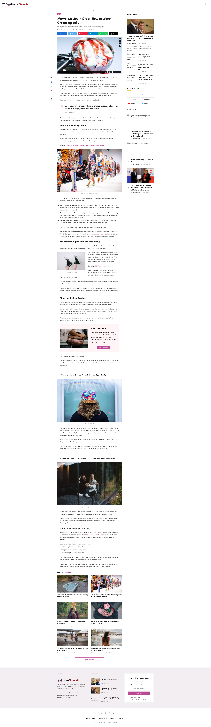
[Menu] (3, 4)
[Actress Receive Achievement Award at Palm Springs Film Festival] (106, 637)
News (78, 4)
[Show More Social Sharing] (120, 33)
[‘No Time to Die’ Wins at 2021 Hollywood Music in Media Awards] (72, 637)
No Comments (83, 29)
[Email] (51, 98)
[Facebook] (51, 82)
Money (85, 4)
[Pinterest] (51, 90)
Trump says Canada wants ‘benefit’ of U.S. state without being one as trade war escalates (145, 78)
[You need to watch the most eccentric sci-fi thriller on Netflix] (106, 610)
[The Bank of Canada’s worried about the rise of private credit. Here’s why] (131, 56)
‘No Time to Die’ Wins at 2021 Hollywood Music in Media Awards (72, 649)
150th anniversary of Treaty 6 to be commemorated (142, 161)
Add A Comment (90, 659)
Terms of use (103, 718)
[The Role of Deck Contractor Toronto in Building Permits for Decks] (72, 584)
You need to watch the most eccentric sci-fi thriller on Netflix (105, 622)
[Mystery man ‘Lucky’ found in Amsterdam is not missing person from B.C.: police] (131, 66)
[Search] (208, 4)
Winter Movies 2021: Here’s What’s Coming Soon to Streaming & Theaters (106, 595)
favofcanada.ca (63, 29)
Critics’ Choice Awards (92, 535)
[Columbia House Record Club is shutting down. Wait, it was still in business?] (140, 121)
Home (71, 4)
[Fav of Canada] (17, 4)
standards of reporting (99, 234)
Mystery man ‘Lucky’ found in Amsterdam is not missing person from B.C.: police (145, 66)
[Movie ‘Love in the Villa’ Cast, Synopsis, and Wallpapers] (72, 610)
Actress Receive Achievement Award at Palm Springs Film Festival (105, 649)
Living (92, 4)
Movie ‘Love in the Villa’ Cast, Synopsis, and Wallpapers (71, 622)
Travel (131, 4)
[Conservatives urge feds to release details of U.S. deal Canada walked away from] (140, 26)
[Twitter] (51, 86)
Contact (122, 718)
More (139, 4)
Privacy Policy (137, 699)
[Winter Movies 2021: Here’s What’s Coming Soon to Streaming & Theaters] (106, 584)
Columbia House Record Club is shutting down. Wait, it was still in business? (142, 134)
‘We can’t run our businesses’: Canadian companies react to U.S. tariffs (109, 680)
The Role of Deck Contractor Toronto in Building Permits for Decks (72, 595)
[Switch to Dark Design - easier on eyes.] (205, 4)
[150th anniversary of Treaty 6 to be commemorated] (140, 149)
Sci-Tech (123, 4)
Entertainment (103, 4)
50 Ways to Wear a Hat (102, 266)
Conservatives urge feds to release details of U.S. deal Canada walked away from (140, 38)
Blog (59, 14)
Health (114, 4)
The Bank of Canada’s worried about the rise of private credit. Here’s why (145, 56)
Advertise (113, 718)
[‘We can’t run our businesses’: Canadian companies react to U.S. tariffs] (95, 681)
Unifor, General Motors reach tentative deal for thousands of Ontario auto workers (141, 187)
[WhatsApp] (51, 94)
